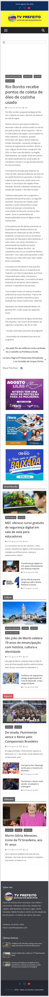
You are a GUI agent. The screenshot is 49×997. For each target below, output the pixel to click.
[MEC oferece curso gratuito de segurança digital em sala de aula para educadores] (24, 502)
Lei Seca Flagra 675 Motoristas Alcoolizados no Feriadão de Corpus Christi (23, 360)
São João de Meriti (12, 633)
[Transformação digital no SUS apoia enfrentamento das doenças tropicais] (11, 568)
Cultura (25, 628)
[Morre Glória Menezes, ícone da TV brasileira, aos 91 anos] (24, 815)
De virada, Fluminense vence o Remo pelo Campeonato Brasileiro (21, 736)
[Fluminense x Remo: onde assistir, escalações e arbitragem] (11, 785)
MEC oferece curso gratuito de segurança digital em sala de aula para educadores (24, 529)
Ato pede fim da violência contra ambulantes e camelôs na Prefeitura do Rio (26, 350)
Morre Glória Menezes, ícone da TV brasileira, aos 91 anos (23, 840)
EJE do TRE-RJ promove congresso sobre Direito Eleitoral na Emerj (31, 582)
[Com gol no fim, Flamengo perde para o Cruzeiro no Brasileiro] (11, 769)
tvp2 (26, 108)
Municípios (27, 76)
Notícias (37, 76)
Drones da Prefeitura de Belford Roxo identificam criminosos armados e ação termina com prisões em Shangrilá (26, 965)
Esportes (9, 727)
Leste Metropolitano (13, 76)
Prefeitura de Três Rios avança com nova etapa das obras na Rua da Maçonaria (27, 944)
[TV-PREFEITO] (21, 893)
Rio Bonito (10, 81)
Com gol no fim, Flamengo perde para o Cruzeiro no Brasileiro (32, 768)
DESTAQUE (9, 830)
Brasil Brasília (10, 517)
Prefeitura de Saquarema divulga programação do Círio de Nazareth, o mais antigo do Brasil (31, 679)
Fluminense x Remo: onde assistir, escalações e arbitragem (32, 784)
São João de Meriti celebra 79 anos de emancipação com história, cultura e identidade (23, 645)
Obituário (28, 830)
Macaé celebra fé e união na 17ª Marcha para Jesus (28, 954)
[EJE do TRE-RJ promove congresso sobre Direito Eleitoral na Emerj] (11, 584)
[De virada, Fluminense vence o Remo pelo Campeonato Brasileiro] (24, 711)
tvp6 (26, 850)
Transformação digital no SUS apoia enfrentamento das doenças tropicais (32, 566)
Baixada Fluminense (12, 628)
